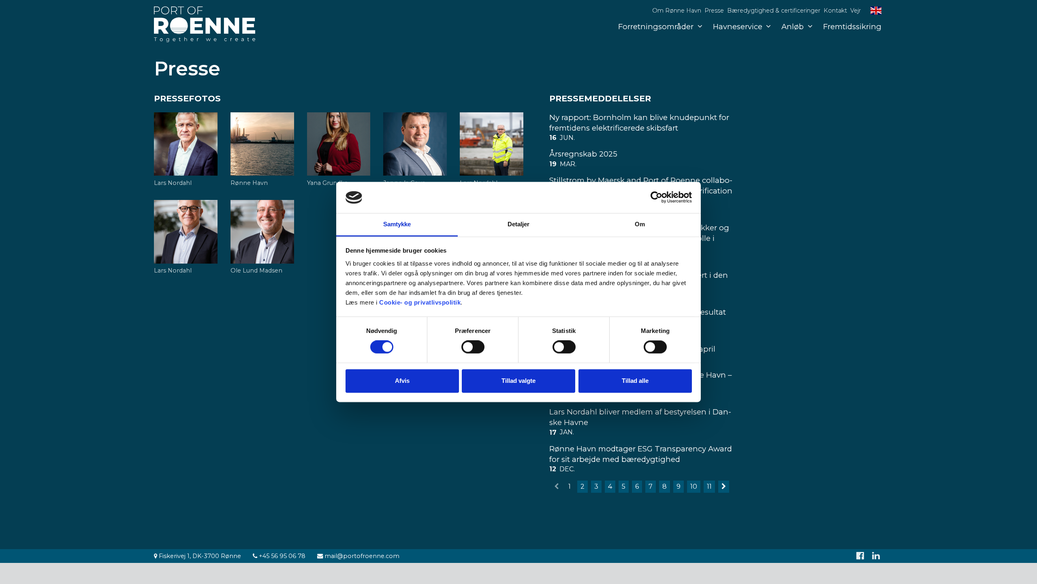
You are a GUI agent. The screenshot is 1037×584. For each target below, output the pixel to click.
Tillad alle (635, 380)
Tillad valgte (518, 380)
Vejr (855, 10)
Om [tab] (640, 224)
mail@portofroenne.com (360, 556)
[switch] (472, 347)
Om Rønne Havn (676, 10)
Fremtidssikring (852, 26)
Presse (714, 10)
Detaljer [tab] (519, 224)
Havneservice (737, 26)
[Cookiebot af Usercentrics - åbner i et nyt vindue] (656, 197)
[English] (876, 10)
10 (693, 486)
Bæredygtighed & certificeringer (773, 10)
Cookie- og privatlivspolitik (420, 302)
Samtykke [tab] (397, 224)
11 (709, 486)
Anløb (792, 26)
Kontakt (835, 10)
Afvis (402, 380)
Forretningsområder (655, 26)
